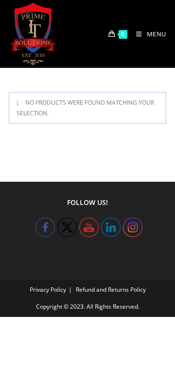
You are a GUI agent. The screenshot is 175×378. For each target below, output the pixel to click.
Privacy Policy (48, 289)
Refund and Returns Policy (111, 289)
